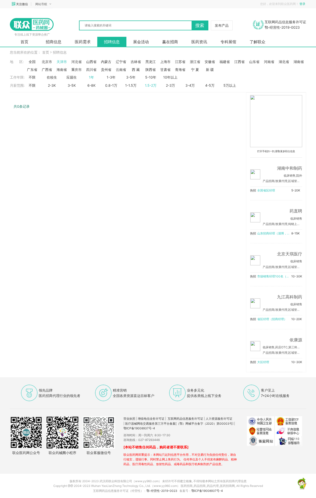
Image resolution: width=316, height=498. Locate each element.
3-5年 (131, 77)
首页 (24, 41)
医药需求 (83, 41)
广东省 (32, 69)
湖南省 (299, 62)
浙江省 (195, 62)
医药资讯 (199, 41)
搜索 (199, 25)
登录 (302, 4)
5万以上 (229, 85)
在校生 (52, 77)
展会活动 (141, 41)
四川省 (91, 69)
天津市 (62, 62)
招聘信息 (112, 41)
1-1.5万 (131, 85)
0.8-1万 (111, 85)
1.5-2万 (151, 85)
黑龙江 (150, 62)
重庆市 (76, 69)
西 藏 (136, 69)
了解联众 (257, 41)
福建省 (224, 62)
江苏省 (180, 62)
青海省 (180, 69)
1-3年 (111, 77)
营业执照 (129, 418)
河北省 (76, 62)
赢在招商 (170, 41)
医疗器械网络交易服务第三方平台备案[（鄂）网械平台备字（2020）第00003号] (179, 423)
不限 (32, 77)
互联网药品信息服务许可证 (185, 418)
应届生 (71, 77)
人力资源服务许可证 (219, 418)
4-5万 (210, 85)
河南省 (269, 62)
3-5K (72, 85)
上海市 (165, 62)
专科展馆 (228, 41)
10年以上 (170, 77)
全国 (32, 62)
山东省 (254, 62)
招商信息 (53, 41)
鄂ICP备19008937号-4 (139, 428)
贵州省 (106, 69)
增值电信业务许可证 (151, 418)
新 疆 (210, 69)
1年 (91, 77)
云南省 (121, 69)
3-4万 (190, 85)
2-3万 (170, 85)
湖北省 (284, 62)
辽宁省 (121, 62)
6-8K (91, 85)
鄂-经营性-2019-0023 (161, 491)
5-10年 (150, 77)
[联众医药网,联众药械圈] (32, 24)
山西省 (91, 62)
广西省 (47, 69)
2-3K (52, 85)
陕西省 (150, 69)
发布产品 (222, 25)
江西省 (239, 62)
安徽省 (210, 62)
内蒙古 (106, 62)
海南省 (62, 69)
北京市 (47, 62)
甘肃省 (165, 69)
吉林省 (136, 62)
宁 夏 (195, 69)
